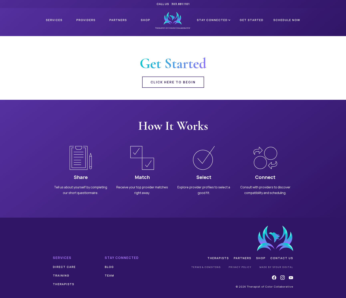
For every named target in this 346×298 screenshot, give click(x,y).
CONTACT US (281, 258)
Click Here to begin (173, 82)
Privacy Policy (240, 267)
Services (54, 20)
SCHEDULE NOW (286, 20)
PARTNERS (118, 20)
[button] (213, 20)
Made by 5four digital (276, 267)
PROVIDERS (86, 20)
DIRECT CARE (64, 267)
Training (61, 275)
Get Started (252, 20)
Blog (109, 267)
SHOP (145, 20)
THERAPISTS (63, 284)
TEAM (109, 275)
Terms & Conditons (206, 267)
